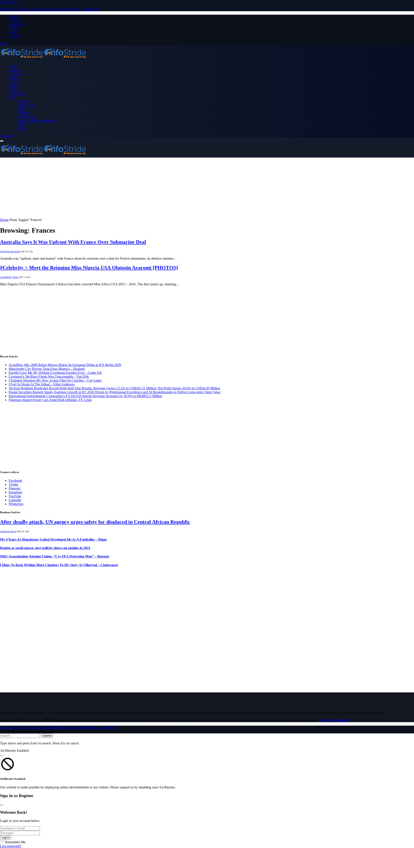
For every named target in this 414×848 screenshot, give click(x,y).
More (12, 97)
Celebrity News (9, 277)
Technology (17, 93)
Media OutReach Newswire (36, 121)
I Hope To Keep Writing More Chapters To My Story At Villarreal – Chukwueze (59, 565)
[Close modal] (1, 755)
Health (21, 109)
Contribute (16, 24)
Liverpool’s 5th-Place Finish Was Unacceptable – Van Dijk (49, 376)
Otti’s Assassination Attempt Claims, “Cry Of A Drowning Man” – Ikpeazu (54, 556)
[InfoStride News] (43, 59)
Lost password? (10, 846)
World (21, 124)
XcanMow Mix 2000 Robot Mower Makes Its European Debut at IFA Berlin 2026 (65, 365)
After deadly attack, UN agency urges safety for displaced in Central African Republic (95, 522)
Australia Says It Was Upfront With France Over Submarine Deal (73, 242)
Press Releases (27, 117)
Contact (14, 36)
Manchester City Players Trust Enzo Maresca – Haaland (47, 369)
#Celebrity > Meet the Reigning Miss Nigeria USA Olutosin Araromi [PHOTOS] (89, 267)
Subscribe (6, 136)
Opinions (23, 113)
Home (13, 66)
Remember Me (15, 842)
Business (15, 70)
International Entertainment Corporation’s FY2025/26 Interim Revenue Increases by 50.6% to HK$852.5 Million (85, 396)
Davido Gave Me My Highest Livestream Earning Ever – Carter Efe (55, 372)
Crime (13, 78)
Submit (46, 735)
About (13, 16)
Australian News (10, 251)
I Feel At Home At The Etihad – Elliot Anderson (42, 384)
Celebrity (15, 74)
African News (8, 531)
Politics (14, 86)
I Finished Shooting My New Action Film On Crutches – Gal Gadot (55, 380)
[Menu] (1, 141)
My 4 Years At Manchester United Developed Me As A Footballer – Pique (53, 539)
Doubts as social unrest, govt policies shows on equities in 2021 (45, 548)
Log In (5, 837)
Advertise (15, 20)
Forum (13, 32)
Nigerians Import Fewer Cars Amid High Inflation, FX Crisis (50, 400)
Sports (13, 90)
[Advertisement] (129, 188)
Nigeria (14, 82)
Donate (14, 28)
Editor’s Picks (26, 105)
